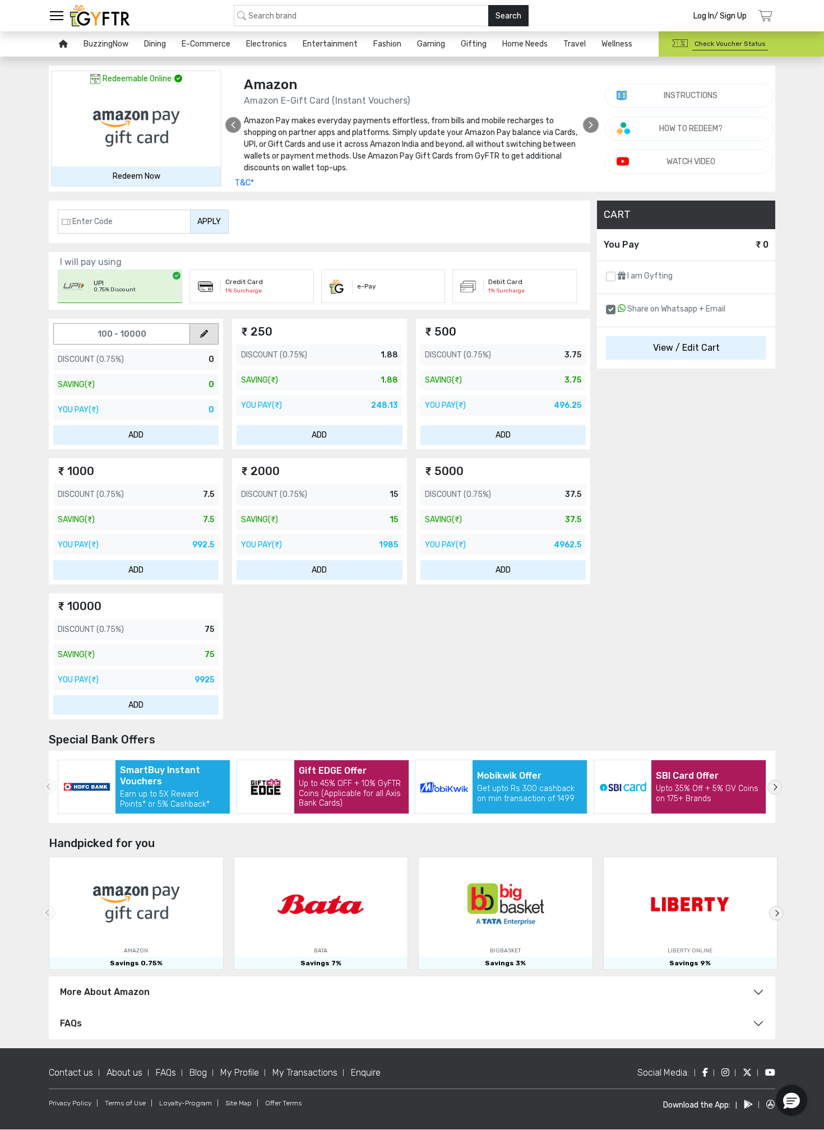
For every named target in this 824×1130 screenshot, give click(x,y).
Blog (198, 1072)
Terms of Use (125, 1103)
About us (124, 1072)
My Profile (239, 1072)
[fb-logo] (705, 1072)
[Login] (765, 16)
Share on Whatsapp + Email (675, 309)
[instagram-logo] (725, 1072)
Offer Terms (283, 1103)
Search (508, 16)
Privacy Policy (70, 1103)
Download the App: (696, 1105)
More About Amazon (105, 992)
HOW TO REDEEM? (691, 128)
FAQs (71, 1023)
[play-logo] (748, 1104)
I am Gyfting (649, 276)
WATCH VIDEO (690, 161)
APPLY (209, 221)
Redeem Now (136, 176)
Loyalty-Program (185, 1103)
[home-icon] (63, 44)
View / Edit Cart (686, 347)
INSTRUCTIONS (690, 95)
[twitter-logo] (747, 1072)
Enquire (366, 1072)
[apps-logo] (770, 1104)
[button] (791, 1100)
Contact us (71, 1072)
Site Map (238, 1103)
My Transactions (304, 1072)
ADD (135, 435)
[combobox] (381, 15)
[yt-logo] (770, 1072)
